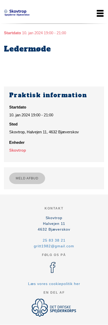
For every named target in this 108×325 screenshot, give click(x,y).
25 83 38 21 (54, 240)
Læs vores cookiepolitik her (54, 284)
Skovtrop (17, 150)
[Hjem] (17, 13)
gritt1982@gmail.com (54, 246)
